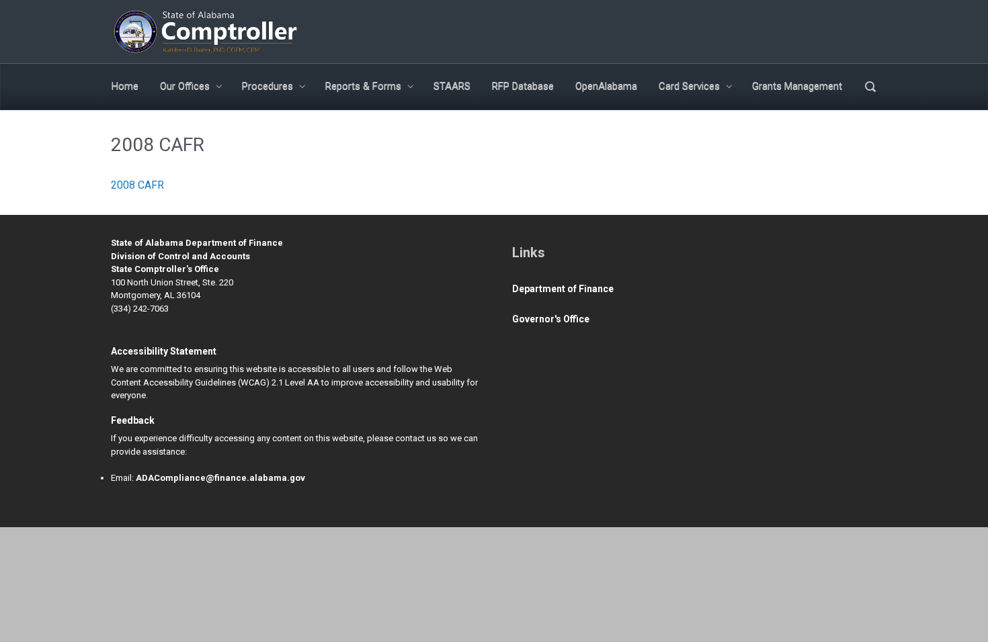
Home (125, 86)
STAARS (452, 86)
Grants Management (797, 86)
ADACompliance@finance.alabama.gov (220, 478)
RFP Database (523, 86)
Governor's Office (550, 319)
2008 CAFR (137, 185)
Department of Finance (563, 288)
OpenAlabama (606, 86)
